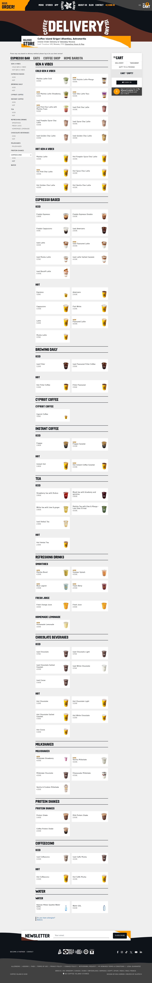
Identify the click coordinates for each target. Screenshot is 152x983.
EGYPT (110, 971)
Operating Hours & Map (74, 44)
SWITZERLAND (93, 971)
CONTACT (30, 952)
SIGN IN (127, 82)
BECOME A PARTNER (17, 952)
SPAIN (116, 971)
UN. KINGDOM (68, 971)
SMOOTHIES (16, 123)
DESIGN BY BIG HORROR (116, 974)
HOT (13, 80)
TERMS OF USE (42, 966)
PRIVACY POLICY (56, 966)
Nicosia (56, 44)
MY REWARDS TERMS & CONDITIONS (111, 966)
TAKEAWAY (134, 63)
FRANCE (133, 971)
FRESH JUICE (16, 126)
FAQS (33, 966)
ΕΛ (140, 5)
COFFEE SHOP (51, 58)
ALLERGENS (15, 966)
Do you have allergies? (46, 918)
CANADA (77, 971)
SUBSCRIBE (120, 935)
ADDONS (25, 966)
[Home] (68, 5)
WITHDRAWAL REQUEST (87, 966)
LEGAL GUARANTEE (134, 966)
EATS (36, 58)
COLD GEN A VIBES (19, 67)
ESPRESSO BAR (20, 58)
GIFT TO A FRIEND (127, 67)
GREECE (58, 971)
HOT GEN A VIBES (18, 70)
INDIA (122, 971)
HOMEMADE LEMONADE (21, 129)
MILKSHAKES (16, 146)
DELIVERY (119, 63)
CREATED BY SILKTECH (133, 974)
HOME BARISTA (73, 58)
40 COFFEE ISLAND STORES (76, 974)
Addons (40, 920)
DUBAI (84, 971)
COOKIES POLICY (70, 966)
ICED (14, 77)
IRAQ (127, 971)
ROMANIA (103, 971)
